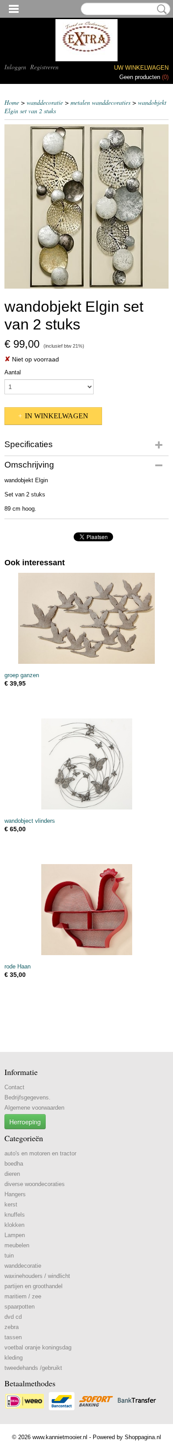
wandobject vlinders (29, 820)
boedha (13, 1163)
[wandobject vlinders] (86, 763)
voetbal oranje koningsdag (37, 1347)
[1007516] (86, 206)
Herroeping (25, 1121)
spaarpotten (19, 1306)
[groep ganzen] (86, 618)
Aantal (12, 372)
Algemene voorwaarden (34, 1107)
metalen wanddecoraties (100, 102)
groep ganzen (21, 675)
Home (11, 102)
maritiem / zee (22, 1296)
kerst (10, 1204)
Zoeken (160, 9)
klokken (14, 1225)
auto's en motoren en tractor (40, 1153)
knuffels (14, 1214)
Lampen (14, 1235)
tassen (13, 1337)
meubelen (16, 1245)
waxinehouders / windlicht (37, 1276)
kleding (13, 1357)
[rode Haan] (86, 909)
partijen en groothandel (33, 1286)
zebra (11, 1327)
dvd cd (13, 1316)
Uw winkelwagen (141, 67)
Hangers (15, 1194)
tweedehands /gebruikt (33, 1368)
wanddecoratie (45, 102)
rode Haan (17, 966)
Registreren (44, 67)
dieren (12, 1173)
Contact (14, 1087)
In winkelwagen (56, 416)
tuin (9, 1255)
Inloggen (15, 67)
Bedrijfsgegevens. (27, 1097)
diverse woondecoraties (34, 1184)
